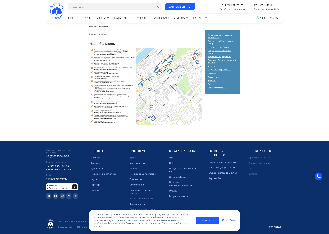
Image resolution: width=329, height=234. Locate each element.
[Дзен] (55, 196)
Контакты (198, 18)
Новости (212, 80)
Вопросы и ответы (178, 196)
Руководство (97, 168)
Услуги (72, 18)
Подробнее (228, 220)
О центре (179, 18)
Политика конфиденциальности (181, 184)
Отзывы (211, 84)
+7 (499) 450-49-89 (231, 5)
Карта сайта (213, 77)
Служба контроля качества (222, 172)
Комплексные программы (143, 173)
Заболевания (137, 184)
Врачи (87, 18)
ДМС (171, 157)
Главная (92, 27)
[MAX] (75, 196)
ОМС (171, 163)
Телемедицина (160, 18)
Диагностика (137, 179)
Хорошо (208, 220)
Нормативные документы (219, 56)
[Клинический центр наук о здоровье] (56, 11)
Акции (133, 168)
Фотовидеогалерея (217, 88)
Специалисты (103, 27)
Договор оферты (178, 176)
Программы (141, 18)
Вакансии (212, 73)
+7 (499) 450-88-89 (265, 5)
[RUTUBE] (68, 196)
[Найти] (158, 6)
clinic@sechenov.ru (56, 178)
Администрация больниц (219, 47)
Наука (93, 179)
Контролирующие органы (221, 167)
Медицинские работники (219, 70)
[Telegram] (48, 196)
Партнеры (95, 184)
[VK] (62, 196)
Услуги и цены (137, 163)
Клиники (101, 18)
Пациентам (120, 18)
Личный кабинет (270, 17)
